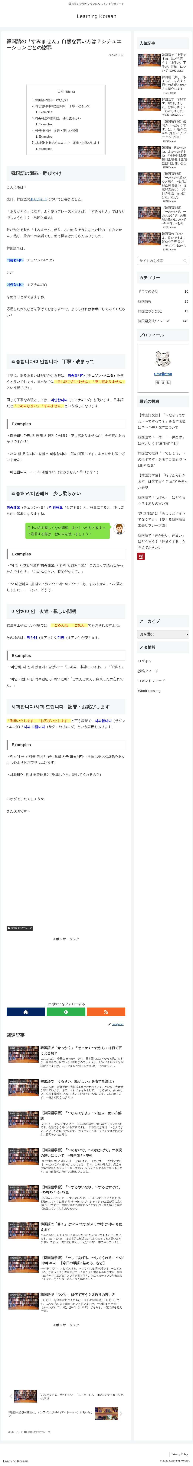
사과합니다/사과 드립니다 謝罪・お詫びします (67, 142)
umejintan (163, 374)
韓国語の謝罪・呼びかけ (51, 100)
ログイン (145, 661)
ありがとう (38, 199)
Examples (45, 112)
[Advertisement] (66, 69)
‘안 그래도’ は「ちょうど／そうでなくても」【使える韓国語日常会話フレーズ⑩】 (161, 519)
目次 (60, 91)
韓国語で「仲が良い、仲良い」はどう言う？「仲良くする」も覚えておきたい (161, 542)
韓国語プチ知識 (163, 311)
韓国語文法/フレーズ (21, 928)
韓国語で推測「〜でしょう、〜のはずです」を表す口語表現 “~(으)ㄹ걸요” (162, 459)
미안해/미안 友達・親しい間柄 (56, 130)
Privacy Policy (180, 1454)
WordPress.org (149, 691)
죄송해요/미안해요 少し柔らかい (58, 118)
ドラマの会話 (163, 291)
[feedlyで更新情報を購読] (66, 1012)
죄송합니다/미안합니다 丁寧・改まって (62, 106)
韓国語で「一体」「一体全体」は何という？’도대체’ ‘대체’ (161, 440)
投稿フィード (148, 671)
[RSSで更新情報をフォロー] (106, 1012)
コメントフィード (151, 681)
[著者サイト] (26, 1012)
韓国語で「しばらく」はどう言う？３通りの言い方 (161, 500)
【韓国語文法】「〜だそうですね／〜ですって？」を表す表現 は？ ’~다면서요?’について (161, 421)
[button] (185, 261)
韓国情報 (163, 301)
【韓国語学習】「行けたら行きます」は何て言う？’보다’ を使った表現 (163, 481)
